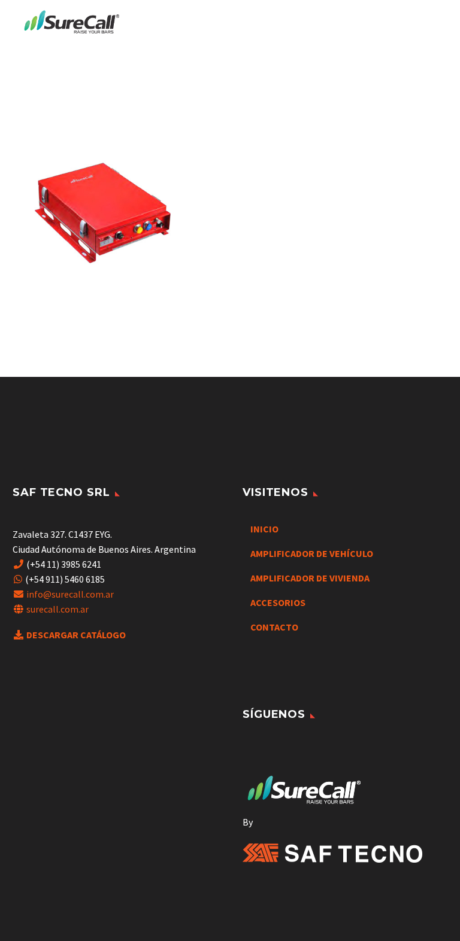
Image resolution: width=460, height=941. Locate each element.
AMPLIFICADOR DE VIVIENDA (310, 578)
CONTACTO (274, 627)
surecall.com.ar (57, 609)
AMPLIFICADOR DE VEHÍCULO (311, 553)
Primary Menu (427, 23)
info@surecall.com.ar (70, 594)
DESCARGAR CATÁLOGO (76, 635)
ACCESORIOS (277, 602)
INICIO (264, 529)
